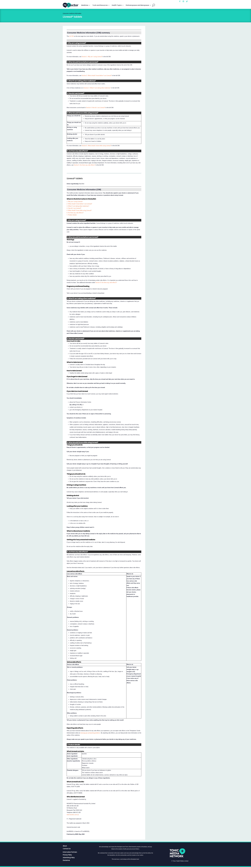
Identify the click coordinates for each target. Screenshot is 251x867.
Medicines (84, 5)
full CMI (71, 36)
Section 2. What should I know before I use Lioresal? (97, 75)
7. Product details (72, 215)
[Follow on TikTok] (187, 1)
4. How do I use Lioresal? (74, 208)
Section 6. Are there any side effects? (84, 165)
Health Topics (117, 5)
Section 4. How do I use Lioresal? (95, 107)
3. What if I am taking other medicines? (78, 206)
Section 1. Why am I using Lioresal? (92, 56)
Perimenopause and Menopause (137, 5)
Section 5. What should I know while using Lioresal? (96, 145)
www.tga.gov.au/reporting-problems (90, 733)
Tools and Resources (100, 5)
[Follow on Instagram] (183, 1)
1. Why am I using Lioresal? (75, 201)
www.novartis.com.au (73, 814)
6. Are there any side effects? (75, 212)
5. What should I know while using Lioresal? (79, 210)
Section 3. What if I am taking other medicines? (97, 88)
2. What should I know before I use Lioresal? (79, 204)
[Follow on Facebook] (179, 1)
